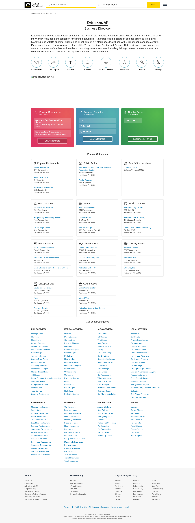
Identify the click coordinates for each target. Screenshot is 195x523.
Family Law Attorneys (140, 356)
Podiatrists (68, 356)
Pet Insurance (70, 445)
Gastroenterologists (72, 365)
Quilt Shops (86, 131)
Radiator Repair (104, 391)
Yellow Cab (85, 126)
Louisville (137, 497)
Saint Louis (156, 499)
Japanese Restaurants (41, 445)
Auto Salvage (103, 369)
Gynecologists (70, 353)
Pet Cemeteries (104, 429)
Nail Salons (135, 413)
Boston (118, 489)
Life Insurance (70, 435)
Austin (117, 483)
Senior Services (85, 180)
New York (155, 486)
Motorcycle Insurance (73, 442)
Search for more (52, 141)
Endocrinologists (71, 349)
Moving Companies (39, 346)
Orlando (155, 491)
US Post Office (130, 167)
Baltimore (119, 486)
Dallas (117, 497)
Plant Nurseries (37, 388)
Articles (73, 481)
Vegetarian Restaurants (41, 429)
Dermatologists (70, 337)
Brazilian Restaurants (40, 455)
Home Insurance (71, 426)
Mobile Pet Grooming (107, 423)
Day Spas (135, 432)
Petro (36, 298)
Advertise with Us (31, 486)
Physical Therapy (71, 343)
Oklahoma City (157, 489)
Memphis (136, 499)
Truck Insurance (71, 461)
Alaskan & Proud (131, 248)
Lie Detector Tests (138, 349)
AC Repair (35, 375)
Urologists (68, 375)
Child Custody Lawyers (140, 378)
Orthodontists (70, 372)
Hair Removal (136, 420)
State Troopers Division (44, 248)
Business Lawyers (138, 381)
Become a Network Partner (35, 494)
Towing (100, 349)
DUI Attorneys (137, 391)
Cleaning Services (39, 365)
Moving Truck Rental (40, 372)
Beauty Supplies (138, 416)
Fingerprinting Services (141, 369)
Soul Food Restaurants (41, 442)
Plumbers (87, 70)
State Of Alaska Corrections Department (51, 268)
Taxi (82, 120)
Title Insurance (70, 455)
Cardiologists (70, 388)
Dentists (67, 334)
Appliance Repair (38, 356)
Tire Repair (102, 365)
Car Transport (104, 384)
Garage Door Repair (40, 359)
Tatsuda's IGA (130, 258)
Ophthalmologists (71, 362)
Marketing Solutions (32, 497)
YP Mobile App (76, 486)
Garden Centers (38, 381)
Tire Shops (102, 340)
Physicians (68, 384)
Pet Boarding (103, 426)
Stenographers (137, 343)
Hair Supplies (136, 435)
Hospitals (68, 346)
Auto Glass (102, 372)
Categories (74, 491)
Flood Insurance (71, 423)
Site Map (73, 489)
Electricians (36, 340)
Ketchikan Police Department (46, 258)
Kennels (101, 420)
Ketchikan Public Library (134, 218)
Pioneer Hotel (85, 218)
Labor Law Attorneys (139, 397)
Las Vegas (137, 491)
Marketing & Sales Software (36, 499)
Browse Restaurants (78, 494)
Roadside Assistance (106, 359)
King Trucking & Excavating (50, 133)
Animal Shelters (106, 70)
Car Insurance (70, 407)
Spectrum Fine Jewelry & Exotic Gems (50, 123)
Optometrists (69, 340)
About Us (28, 481)
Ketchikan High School (43, 207)
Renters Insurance (72, 448)
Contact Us (29, 483)
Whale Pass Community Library (137, 228)
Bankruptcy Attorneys (140, 359)
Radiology (68, 391)
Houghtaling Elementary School (47, 218)
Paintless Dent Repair (107, 388)
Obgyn (67, 381)
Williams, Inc (129, 268)
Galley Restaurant (41, 167)
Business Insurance (72, 413)
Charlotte (118, 491)
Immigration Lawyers (140, 384)
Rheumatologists (71, 378)
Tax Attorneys (136, 365)
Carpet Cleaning (38, 343)
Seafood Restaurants (40, 426)
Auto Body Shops (105, 353)
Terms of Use (116, 507)
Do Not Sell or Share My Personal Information (90, 507)
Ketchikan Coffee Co (88, 268)
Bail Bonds (135, 337)
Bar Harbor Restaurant (43, 187)
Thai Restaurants (38, 420)
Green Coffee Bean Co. (89, 248)
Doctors (70, 70)
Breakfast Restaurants (40, 423)
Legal (127, 507)
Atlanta (118, 481)
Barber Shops (136, 410)
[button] (165, 5)
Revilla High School (42, 228)
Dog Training (103, 410)
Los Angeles (138, 494)
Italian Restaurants (39, 416)
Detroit (135, 481)
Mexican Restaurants (40, 407)
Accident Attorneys (139, 375)
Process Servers (138, 362)
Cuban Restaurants (39, 435)
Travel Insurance (71, 458)
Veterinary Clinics (105, 435)
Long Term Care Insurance (76, 439)
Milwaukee (156, 483)
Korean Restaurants (40, 432)
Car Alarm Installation (107, 394)
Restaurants (36, 70)
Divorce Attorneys (138, 346)
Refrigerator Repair (39, 384)
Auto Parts (102, 334)
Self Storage (36, 353)
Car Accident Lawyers (140, 353)
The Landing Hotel (87, 207)
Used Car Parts (104, 381)
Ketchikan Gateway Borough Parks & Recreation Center (95, 168)
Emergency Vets (105, 416)
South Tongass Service (43, 288)
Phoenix (155, 497)
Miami (154, 481)
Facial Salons (136, 426)
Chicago (118, 494)
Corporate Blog (30, 489)
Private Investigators (139, 340)
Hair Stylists (136, 423)
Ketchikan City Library (133, 207)
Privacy (67, 507)
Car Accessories (104, 375)
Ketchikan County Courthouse (92, 308)
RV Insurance (70, 451)
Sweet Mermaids (41, 177)
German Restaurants (40, 451)
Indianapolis (138, 486)
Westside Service (41, 308)
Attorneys (141, 70)
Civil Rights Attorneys (140, 394)
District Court (84, 298)
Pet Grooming (103, 432)
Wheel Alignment (105, 378)
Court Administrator (87, 288)
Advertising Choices (32, 491)
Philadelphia (156, 494)
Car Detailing (103, 356)
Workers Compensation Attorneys (145, 388)
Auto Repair (53, 70)
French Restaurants (39, 448)
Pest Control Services (40, 349)
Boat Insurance (70, 410)
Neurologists (69, 359)
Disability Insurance (72, 420)
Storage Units (37, 334)
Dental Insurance (71, 416)
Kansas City (138, 489)
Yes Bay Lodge (85, 228)
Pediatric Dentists (71, 394)
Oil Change (102, 337)
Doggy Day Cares (105, 413)
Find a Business (76, 483)
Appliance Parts (38, 362)
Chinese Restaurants (40, 413)
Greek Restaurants (39, 439)
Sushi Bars (35, 410)
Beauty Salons (137, 429)
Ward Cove (130, 120)
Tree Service (36, 391)
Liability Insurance (72, 432)
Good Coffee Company (89, 258)
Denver (118, 499)
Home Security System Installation (46, 378)
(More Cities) (132, 476)
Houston (136, 483)
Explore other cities (142, 139)
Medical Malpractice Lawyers (143, 372)
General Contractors (40, 394)
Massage (158, 70)
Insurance (124, 70)
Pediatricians (69, 369)
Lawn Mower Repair (39, 369)
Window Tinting (104, 346)
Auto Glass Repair (105, 362)
